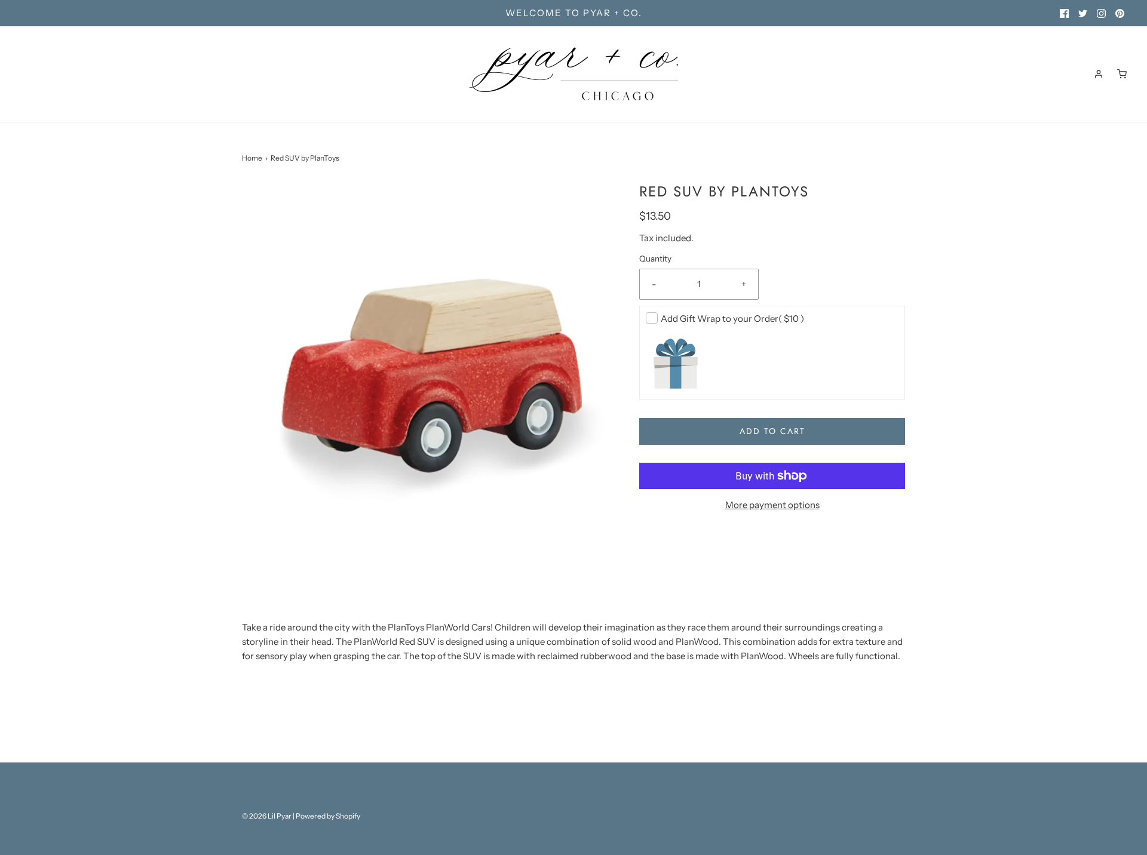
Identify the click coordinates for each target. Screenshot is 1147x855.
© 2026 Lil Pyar (267, 815)
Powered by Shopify (328, 815)
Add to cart (772, 431)
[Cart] (1122, 74)
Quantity (655, 258)
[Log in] (1098, 74)
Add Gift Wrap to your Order (732, 318)
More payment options (772, 504)
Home (252, 157)
